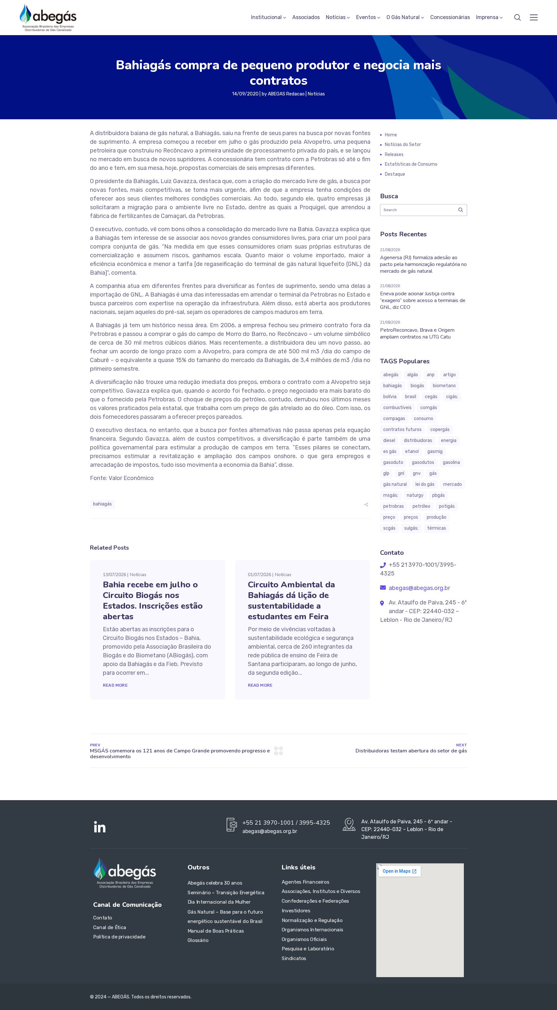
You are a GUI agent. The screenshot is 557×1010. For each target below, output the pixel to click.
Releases (394, 154)
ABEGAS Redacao (286, 94)
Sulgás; (411, 528)
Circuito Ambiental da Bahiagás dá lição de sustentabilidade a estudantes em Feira (291, 600)
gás (433, 473)
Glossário (198, 940)
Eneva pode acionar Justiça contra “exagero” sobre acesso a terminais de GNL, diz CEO (422, 300)
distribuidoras (418, 440)
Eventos (366, 17)
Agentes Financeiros (305, 882)
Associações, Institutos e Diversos (321, 892)
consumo (423, 418)
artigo (449, 375)
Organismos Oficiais (304, 939)
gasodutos (423, 462)
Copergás (440, 429)
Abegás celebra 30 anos (215, 883)
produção (436, 517)
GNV (417, 473)
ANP (431, 375)
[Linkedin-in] (99, 827)
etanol (412, 451)
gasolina (451, 462)
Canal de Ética (109, 927)
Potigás (447, 506)
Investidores (296, 911)
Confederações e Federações (315, 901)
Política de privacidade (119, 937)
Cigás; (452, 396)
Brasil (410, 396)
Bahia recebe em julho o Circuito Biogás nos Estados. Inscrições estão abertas (153, 600)
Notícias (336, 17)
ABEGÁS (390, 375)
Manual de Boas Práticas (216, 931)
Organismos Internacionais (312, 930)
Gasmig (435, 451)
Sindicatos (294, 958)
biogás (417, 385)
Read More (115, 685)
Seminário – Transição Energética (226, 893)
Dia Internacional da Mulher (219, 902)
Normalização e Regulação (312, 920)
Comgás (428, 407)
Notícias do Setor (403, 144)
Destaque (395, 174)
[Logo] (48, 17)
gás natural (395, 484)
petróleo (421, 506)
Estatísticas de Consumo (411, 164)
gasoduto (393, 462)
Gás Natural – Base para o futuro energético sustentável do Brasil (225, 916)
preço (389, 517)
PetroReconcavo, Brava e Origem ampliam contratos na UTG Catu (417, 333)
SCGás (389, 528)
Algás (412, 375)
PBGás (438, 495)
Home (391, 135)
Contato (102, 918)
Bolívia (389, 396)
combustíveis (397, 407)
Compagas (394, 418)
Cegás (431, 396)
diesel (389, 440)
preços (411, 517)
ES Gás (389, 451)
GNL (401, 473)
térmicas (436, 528)
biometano (444, 385)
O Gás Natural (403, 17)
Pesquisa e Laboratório (308, 949)
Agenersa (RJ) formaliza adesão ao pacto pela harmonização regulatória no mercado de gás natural (423, 264)
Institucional (266, 17)
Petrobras (393, 506)
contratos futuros (402, 429)
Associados (306, 17)
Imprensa (487, 17)
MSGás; (390, 495)
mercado (452, 484)
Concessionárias (450, 17)
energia (448, 440)
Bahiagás (102, 504)
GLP (386, 473)
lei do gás (425, 484)
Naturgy (415, 495)
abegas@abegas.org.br (418, 588)
